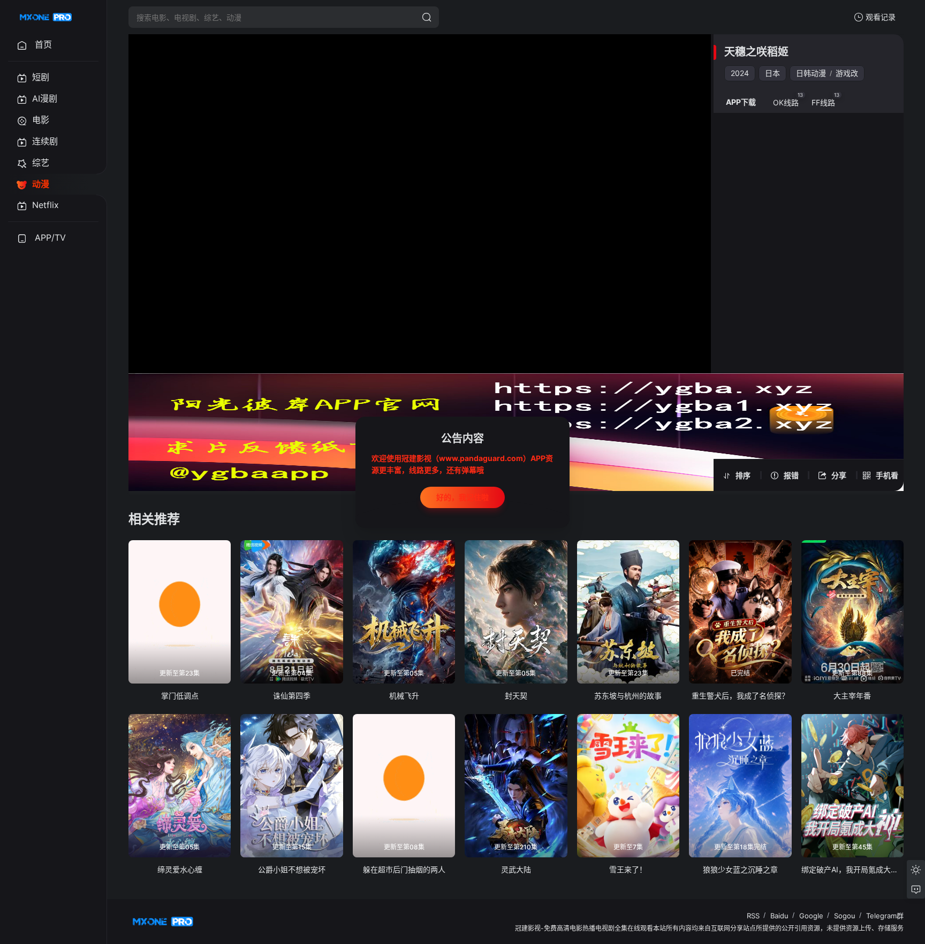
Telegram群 (885, 915)
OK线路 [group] (788, 99)
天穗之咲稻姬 (756, 51)
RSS (753, 915)
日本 (772, 73)
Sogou (844, 915)
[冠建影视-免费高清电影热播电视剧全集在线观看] (46, 17)
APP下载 (741, 101)
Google (811, 915)
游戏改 (847, 73)
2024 (740, 73)
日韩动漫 (811, 73)
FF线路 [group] (826, 99)
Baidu (779, 915)
